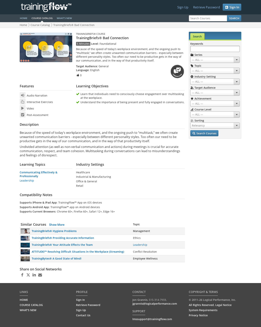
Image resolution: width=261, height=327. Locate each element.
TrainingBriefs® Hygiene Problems (54, 231)
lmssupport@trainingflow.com (152, 319)
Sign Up (182, 7)
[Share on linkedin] (34, 275)
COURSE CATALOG (42, 18)
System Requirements (203, 310)
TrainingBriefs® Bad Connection (74, 25)
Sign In (234, 7)
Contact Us (83, 315)
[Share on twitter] (28, 275)
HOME (23, 18)
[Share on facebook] (22, 275)
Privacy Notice (198, 315)
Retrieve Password (206, 7)
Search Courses (206, 133)
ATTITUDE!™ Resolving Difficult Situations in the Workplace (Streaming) (78, 251)
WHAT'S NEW (64, 18)
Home (23, 25)
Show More (57, 224)
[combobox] (215, 60)
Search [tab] (197, 36)
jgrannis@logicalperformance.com (154, 303)
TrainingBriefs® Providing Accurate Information (63, 238)
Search (234, 18)
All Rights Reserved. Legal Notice (210, 305)
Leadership (27, 180)
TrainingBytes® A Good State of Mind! (56, 258)
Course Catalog (40, 25)
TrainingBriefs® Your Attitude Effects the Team (62, 245)
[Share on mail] (40, 275)
